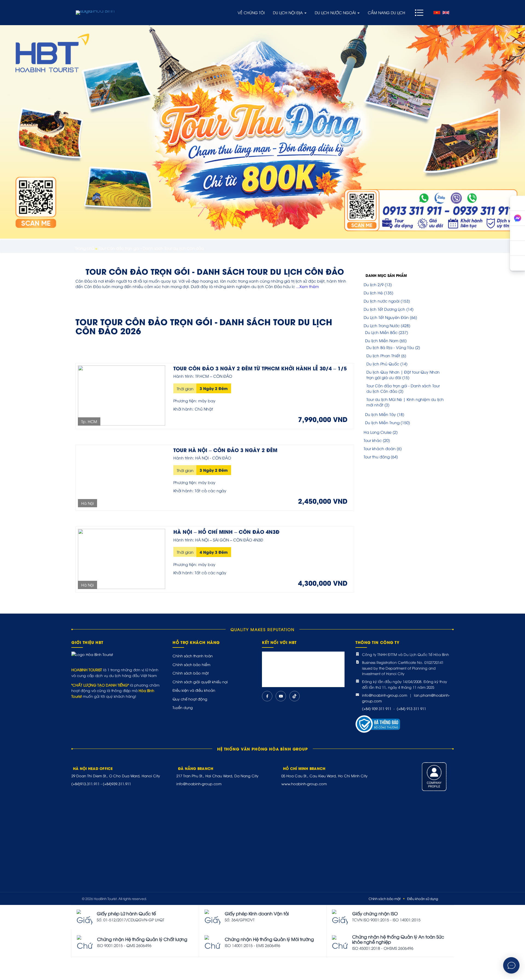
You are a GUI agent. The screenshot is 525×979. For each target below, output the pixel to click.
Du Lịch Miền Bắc (381, 332)
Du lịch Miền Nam (381, 340)
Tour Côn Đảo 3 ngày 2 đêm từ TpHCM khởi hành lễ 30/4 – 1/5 (260, 368)
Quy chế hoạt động (190, 698)
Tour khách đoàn (380, 448)
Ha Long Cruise (378, 432)
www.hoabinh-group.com (304, 783)
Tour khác (373, 440)
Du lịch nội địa (288, 12)
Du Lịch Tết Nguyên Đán (386, 317)
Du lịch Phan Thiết (383, 355)
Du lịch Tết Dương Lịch (384, 309)
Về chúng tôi (251, 12)
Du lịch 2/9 (374, 284)
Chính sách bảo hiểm (191, 664)
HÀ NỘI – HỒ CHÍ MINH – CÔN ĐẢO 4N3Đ (226, 531)
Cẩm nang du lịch (386, 12)
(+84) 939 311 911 (376, 708)
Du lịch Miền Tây (380, 414)
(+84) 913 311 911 (411, 708)
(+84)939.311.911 (117, 783)
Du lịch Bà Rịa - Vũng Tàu (390, 347)
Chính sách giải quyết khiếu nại (200, 681)
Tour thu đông (377, 456)
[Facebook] (267, 696)
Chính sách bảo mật (191, 672)
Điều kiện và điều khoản (194, 690)
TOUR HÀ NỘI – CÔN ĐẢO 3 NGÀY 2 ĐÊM (225, 449)
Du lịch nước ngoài (336, 12)
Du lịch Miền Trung (382, 422)
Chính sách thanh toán (193, 655)
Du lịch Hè (373, 292)
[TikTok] (294, 696)
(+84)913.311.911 (85, 783)
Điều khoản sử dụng (422, 898)
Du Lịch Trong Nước (382, 325)
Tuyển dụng (183, 707)
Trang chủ (84, 248)
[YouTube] (281, 696)
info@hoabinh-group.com (384, 695)
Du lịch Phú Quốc (382, 363)
